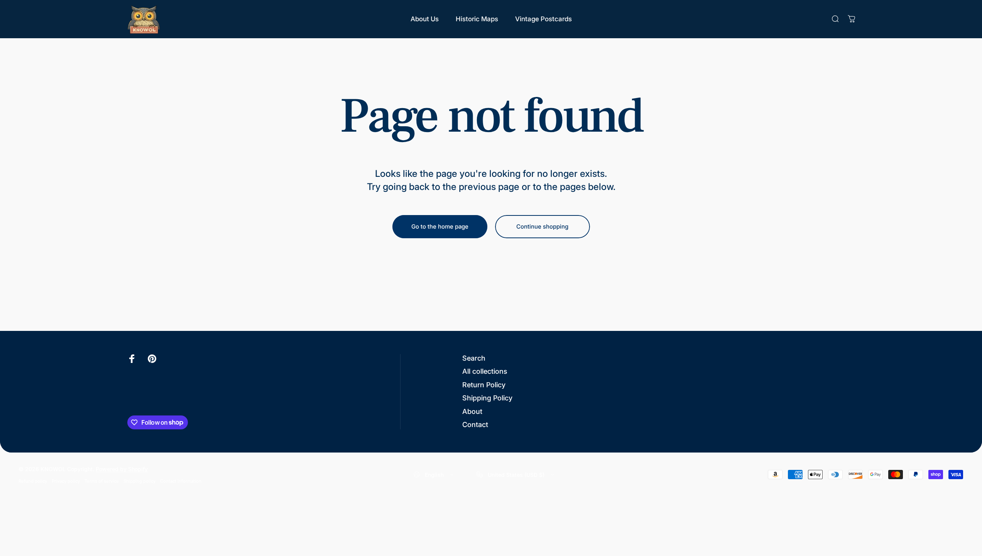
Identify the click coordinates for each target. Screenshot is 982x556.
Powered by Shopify (122, 469)
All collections (484, 371)
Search (473, 358)
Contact (475, 424)
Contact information (180, 481)
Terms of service (102, 481)
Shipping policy (139, 481)
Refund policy (33, 481)
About (472, 411)
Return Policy (483, 385)
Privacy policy (66, 481)
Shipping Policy (487, 398)
